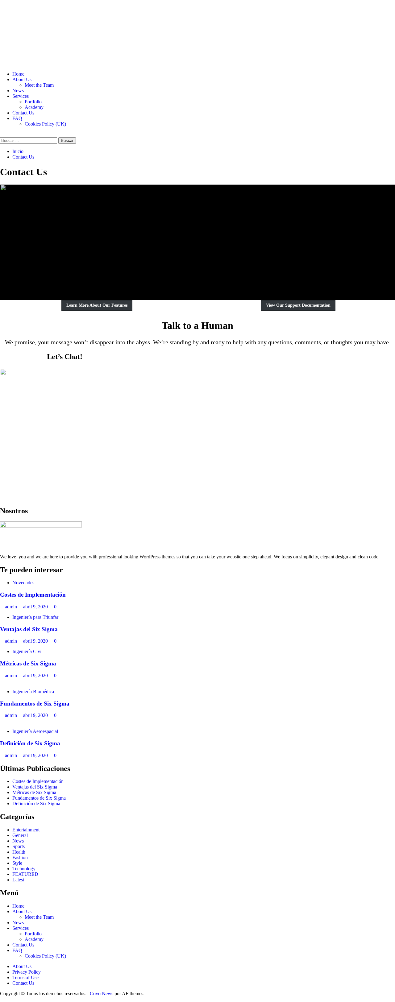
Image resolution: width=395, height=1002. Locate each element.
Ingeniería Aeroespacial (35, 731)
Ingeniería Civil (27, 651)
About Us (21, 79)
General (20, 835)
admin (11, 606)
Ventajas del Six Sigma (29, 629)
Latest (18, 879)
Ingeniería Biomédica (33, 691)
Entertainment (26, 829)
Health (18, 852)
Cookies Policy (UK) (45, 123)
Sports (18, 846)
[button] (2, 134)
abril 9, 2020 (36, 606)
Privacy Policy (26, 972)
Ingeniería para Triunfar (35, 617)
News (18, 90)
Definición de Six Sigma (30, 743)
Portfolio (33, 101)
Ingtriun (25, 25)
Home (18, 74)
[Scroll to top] (2, 999)
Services (20, 96)
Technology (23, 868)
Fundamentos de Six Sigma (34, 703)
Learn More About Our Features (96, 305)
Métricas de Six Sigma (28, 663)
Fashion (20, 857)
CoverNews (101, 993)
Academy (34, 107)
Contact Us (23, 112)
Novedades (23, 582)
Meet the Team (39, 85)
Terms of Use (25, 977)
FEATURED (25, 874)
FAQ (17, 118)
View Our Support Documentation (298, 305)
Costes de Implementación (33, 594)
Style (17, 863)
